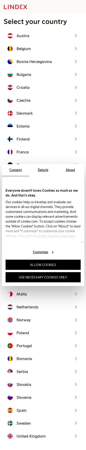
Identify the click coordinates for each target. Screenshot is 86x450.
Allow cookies (43, 265)
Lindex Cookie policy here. (56, 236)
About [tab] (70, 170)
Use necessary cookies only (43, 277)
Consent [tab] (15, 170)
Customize (40, 252)
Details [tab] (43, 170)
